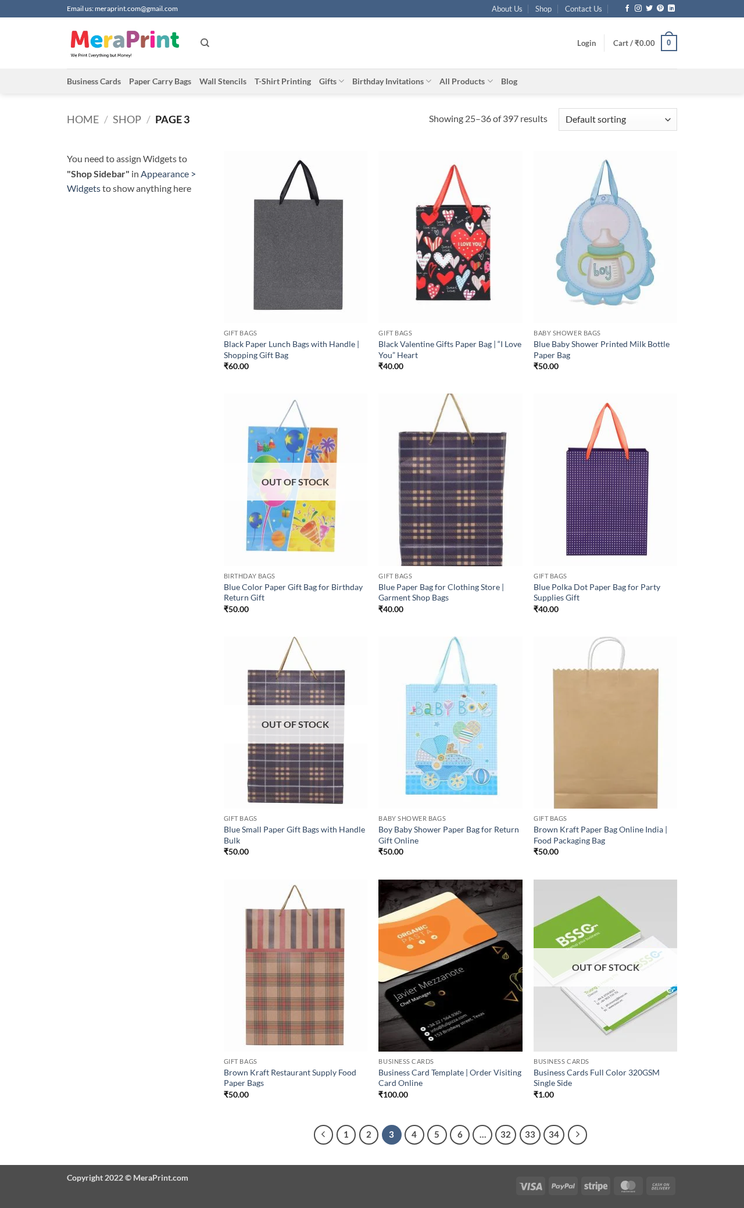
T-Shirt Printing (283, 81)
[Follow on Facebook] (627, 9)
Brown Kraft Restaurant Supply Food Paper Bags (290, 1077)
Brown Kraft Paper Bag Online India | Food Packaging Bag (600, 834)
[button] (586, 43)
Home (83, 119)
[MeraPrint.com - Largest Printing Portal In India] (125, 43)
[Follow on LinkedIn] (671, 9)
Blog (509, 81)
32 (505, 1134)
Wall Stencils (222, 81)
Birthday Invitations (388, 81)
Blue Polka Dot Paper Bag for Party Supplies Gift (597, 592)
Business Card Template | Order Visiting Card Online (449, 1077)
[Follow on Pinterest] (660, 9)
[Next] (578, 1135)
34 (554, 1134)
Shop (543, 8)
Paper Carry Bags (160, 81)
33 (530, 1134)
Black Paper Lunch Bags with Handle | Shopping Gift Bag (291, 349)
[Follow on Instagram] (638, 9)
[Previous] (324, 1135)
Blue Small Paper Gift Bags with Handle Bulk (294, 834)
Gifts (328, 81)
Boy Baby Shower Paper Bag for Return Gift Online (448, 834)
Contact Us (583, 8)
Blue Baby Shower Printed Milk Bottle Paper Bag (602, 349)
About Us (507, 8)
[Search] (205, 43)
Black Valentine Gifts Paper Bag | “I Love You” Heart (449, 349)
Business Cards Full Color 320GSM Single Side (597, 1077)
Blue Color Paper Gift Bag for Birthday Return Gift (293, 592)
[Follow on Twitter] (649, 9)
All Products (462, 81)
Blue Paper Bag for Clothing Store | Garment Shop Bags (441, 592)
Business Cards (94, 81)
